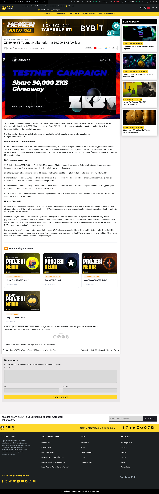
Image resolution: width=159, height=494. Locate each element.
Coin (26, 39)
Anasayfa (25, 6)
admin (9, 48)
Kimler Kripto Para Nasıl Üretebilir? (53, 457)
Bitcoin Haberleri (17, 39)
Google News (113, 48)
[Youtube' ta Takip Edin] (141, 428)
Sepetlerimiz (44, 10)
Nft (41, 344)
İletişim (83, 457)
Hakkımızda (85, 442)
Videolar (53, 6)
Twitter (25, 329)
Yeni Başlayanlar (37, 6)
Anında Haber (125, 467)
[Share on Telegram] (67, 337)
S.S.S (123, 462)
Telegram (8, 329)
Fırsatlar (124, 452)
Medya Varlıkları (86, 462)
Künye (83, 447)
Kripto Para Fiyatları (106, 13)
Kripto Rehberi (60, 13)
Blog (46, 6)
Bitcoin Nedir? (46, 442)
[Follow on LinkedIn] (138, 428)
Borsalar (61, 6)
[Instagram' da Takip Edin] (127, 428)
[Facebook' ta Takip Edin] (123, 428)
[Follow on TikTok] (131, 428)
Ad (5, 386)
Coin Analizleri (74, 13)
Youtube (100, 48)
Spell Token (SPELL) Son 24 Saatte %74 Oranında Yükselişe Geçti (31, 350)
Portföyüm (57, 10)
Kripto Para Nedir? (47, 452)
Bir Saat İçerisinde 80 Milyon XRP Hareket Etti (99, 350)
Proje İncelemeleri (88, 13)
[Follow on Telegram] (145, 428)
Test (44, 344)
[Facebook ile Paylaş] (55, 337)
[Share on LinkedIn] (63, 337)
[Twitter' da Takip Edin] (134, 428)
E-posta (66, 386)
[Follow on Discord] (152, 428)
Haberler (47, 13)
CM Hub (71, 6)
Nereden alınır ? (47, 447)
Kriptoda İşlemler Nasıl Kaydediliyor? (54, 462)
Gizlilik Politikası (86, 452)
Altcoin (7, 39)
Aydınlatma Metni (128, 477)
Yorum (7, 368)
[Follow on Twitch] (149, 428)
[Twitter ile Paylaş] (59, 337)
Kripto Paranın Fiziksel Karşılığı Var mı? (55, 467)
